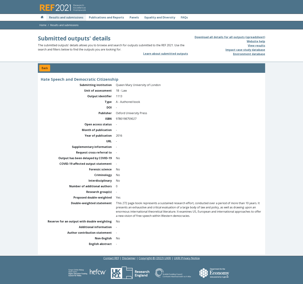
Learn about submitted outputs (165, 54)
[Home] (42, 17)
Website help (256, 41)
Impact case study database (245, 50)
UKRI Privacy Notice (187, 258)
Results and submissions (66, 17)
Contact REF (111, 258)
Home (42, 25)
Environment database (249, 54)
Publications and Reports (106, 17)
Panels (134, 17)
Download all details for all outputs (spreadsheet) (230, 37)
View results (256, 45)
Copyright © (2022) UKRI (155, 258)
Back (45, 68)
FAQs (184, 17)
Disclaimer (129, 258)
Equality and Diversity (159, 17)
